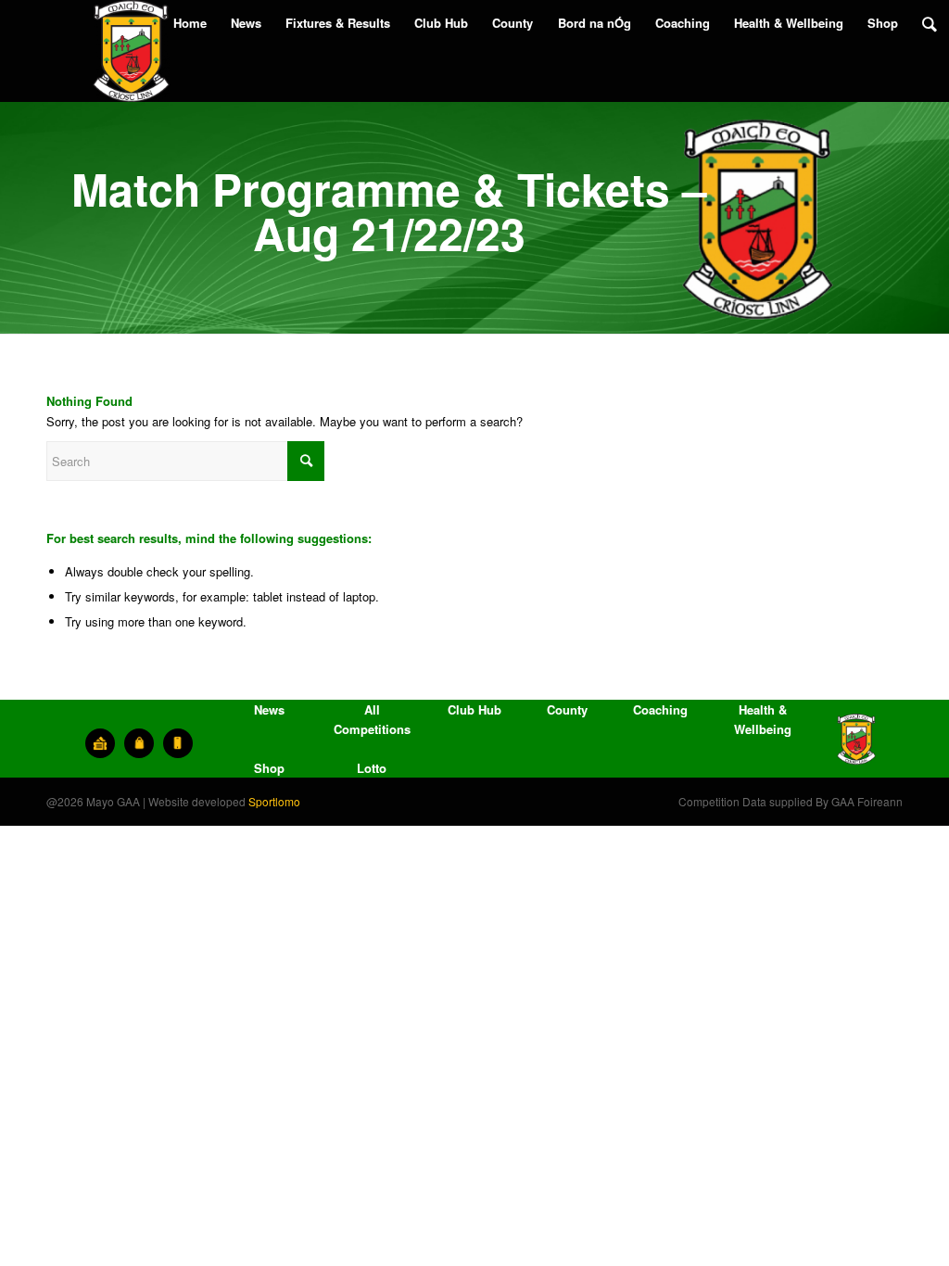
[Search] (929, 23)
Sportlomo (274, 801)
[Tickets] (100, 743)
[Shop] (139, 743)
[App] (178, 743)
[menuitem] (190, 23)
